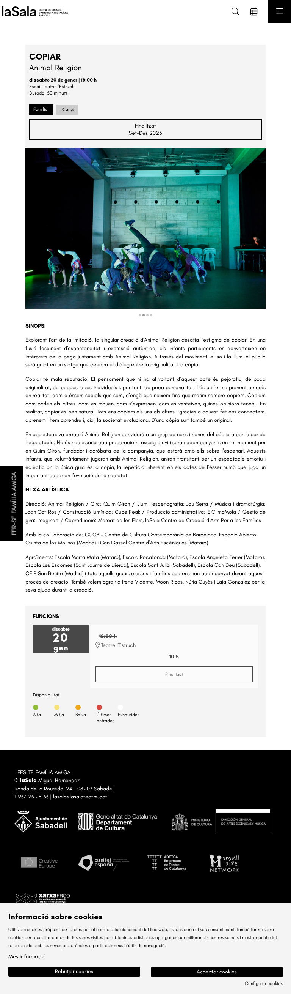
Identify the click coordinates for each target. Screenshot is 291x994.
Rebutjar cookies (74, 971)
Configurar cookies (264, 983)
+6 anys (67, 109)
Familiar (41, 109)
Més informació (26, 956)
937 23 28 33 (33, 796)
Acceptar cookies (217, 972)
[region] (145, 233)
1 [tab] (140, 315)
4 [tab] (151, 315)
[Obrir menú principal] (279, 11)
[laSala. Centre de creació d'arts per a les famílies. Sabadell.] (33, 11)
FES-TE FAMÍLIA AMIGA (43, 772)
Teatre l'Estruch (59, 86)
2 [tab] (143, 315)
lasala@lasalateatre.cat (80, 796)
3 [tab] (147, 315)
